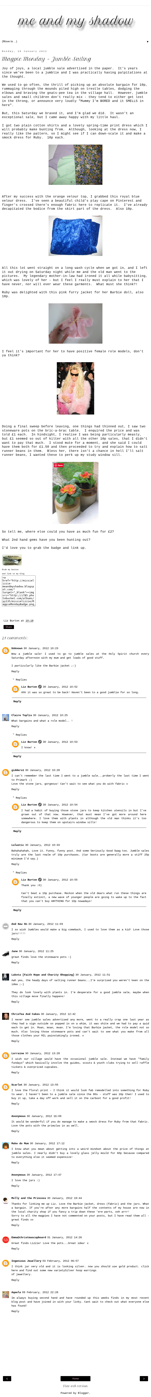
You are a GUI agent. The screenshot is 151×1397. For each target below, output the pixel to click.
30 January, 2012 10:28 (42, 770)
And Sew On (19, 924)
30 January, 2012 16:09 (44, 1116)
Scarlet (16, 1084)
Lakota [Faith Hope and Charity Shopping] (42, 974)
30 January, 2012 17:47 (44, 1174)
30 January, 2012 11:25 (36, 951)
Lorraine (17, 1053)
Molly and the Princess (28, 1198)
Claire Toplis (21, 715)
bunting (46, 129)
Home (75, 1378)
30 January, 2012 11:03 (45, 924)
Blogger (83, 1393)
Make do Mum (20, 1143)
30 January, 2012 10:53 (60, 742)
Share (9, 627)
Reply (15, 671)
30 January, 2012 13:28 (42, 1053)
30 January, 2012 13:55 (41, 1084)
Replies (21, 679)
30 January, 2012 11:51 (93, 974)
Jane (14, 951)
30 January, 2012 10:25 (50, 715)
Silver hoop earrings (80, 1270)
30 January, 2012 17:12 (47, 1143)
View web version (75, 1386)
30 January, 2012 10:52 (60, 686)
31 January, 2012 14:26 (64, 1237)
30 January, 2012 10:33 (42, 845)
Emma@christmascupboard (28, 1237)
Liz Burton (29, 686)
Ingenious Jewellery (26, 1261)
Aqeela (16, 1292)
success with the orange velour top (53, 196)
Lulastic (17, 845)
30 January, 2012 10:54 (60, 804)
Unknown (16, 648)
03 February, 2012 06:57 (60, 1261)
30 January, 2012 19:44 (64, 1198)
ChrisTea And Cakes (25, 1014)
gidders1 (17, 770)
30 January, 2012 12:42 (58, 1014)
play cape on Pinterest (112, 201)
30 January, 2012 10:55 (60, 879)
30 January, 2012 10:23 (41, 648)
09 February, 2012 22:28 (40, 1292)
